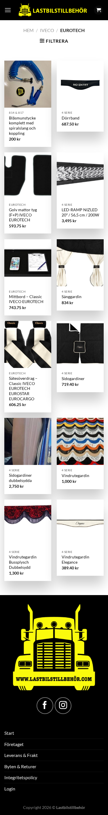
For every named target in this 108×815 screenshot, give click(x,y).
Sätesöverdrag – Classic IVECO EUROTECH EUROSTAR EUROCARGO (23, 388)
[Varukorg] (98, 10)
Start (9, 733)
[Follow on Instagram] (63, 705)
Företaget (14, 744)
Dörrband (70, 118)
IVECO (47, 30)
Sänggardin (72, 296)
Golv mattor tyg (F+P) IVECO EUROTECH (23, 215)
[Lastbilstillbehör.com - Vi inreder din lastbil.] (52, 10)
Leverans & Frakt (21, 755)
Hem (28, 30)
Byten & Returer (20, 766)
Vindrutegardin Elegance (75, 559)
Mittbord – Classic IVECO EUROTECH (26, 299)
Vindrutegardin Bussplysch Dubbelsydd (23, 562)
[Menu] (7, 10)
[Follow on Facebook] (45, 705)
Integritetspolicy (20, 777)
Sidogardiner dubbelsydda (20, 478)
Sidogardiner (73, 378)
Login (9, 788)
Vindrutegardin (75, 475)
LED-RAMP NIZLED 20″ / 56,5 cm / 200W (80, 212)
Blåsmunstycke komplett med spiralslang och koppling (22, 126)
